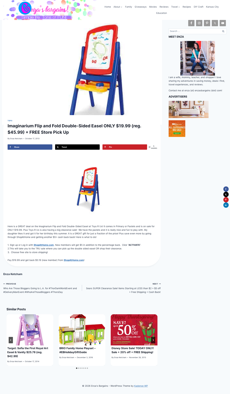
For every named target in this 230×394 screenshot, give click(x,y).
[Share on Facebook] (226, 189)
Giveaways (141, 6)
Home (107, 6)
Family (128, 6)
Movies (153, 6)
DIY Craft (198, 6)
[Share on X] (226, 194)
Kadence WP (141, 386)
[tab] (76, 368)
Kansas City (212, 6)
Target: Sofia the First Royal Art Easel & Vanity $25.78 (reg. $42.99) (27, 352)
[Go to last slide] (11, 340)
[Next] (153, 340)
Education (161, 13)
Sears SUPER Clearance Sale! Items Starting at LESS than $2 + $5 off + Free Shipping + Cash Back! (123, 288)
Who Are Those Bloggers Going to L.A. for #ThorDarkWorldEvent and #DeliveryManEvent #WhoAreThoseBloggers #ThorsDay (40, 288)
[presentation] (30, 329)
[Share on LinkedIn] (226, 205)
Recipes (187, 6)
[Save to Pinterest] (226, 199)
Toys (10, 121)
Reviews (164, 6)
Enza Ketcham (16, 138)
